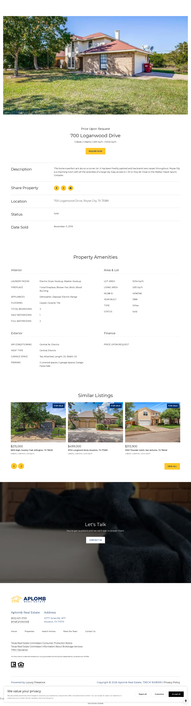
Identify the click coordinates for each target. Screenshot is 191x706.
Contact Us (90, 631)
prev (14, 466)
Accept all (176, 694)
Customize (159, 694)
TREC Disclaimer (19, 650)
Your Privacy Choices (95, 703)
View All (172, 466)
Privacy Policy (172, 682)
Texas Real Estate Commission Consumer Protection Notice (41, 643)
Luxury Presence (35, 682)
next (21, 466)
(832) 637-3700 (19, 618)
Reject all (143, 694)
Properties (29, 631)
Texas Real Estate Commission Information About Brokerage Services (47, 646)
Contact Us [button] (95, 540)
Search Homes (48, 631)
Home (14, 631)
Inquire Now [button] (95, 151)
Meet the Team (70, 631)
